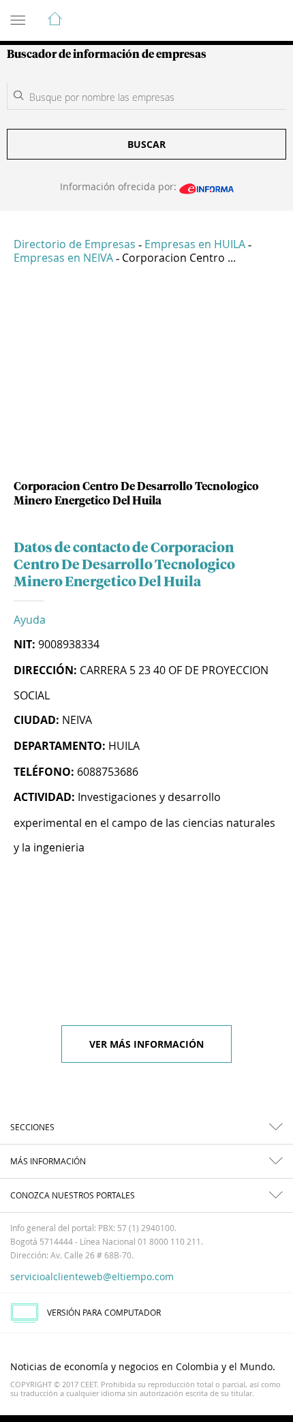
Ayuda (30, 619)
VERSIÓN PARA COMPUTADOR (104, 1312)
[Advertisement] (146, 377)
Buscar (146, 144)
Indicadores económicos (241, 21)
